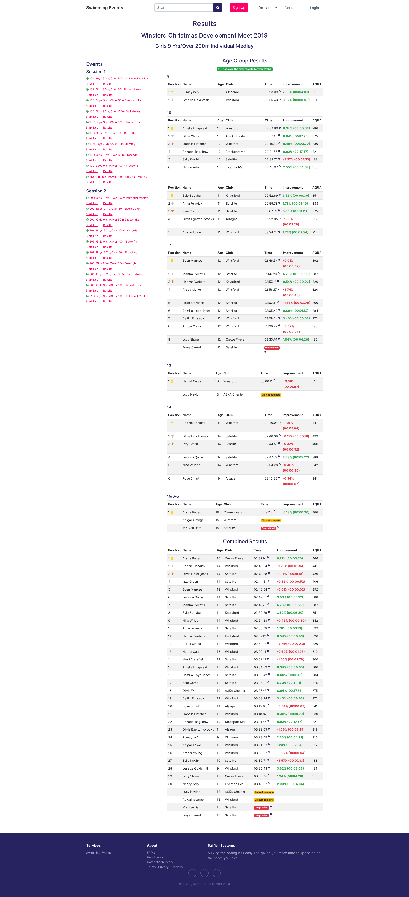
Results (107, 84)
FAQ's (151, 852)
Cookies (177, 867)
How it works (156, 857)
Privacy (163, 867)
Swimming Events (104, 7)
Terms (151, 867)
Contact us (293, 8)
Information (265, 8)
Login (314, 8)
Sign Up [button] (239, 7)
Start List (92, 84)
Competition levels (160, 862)
